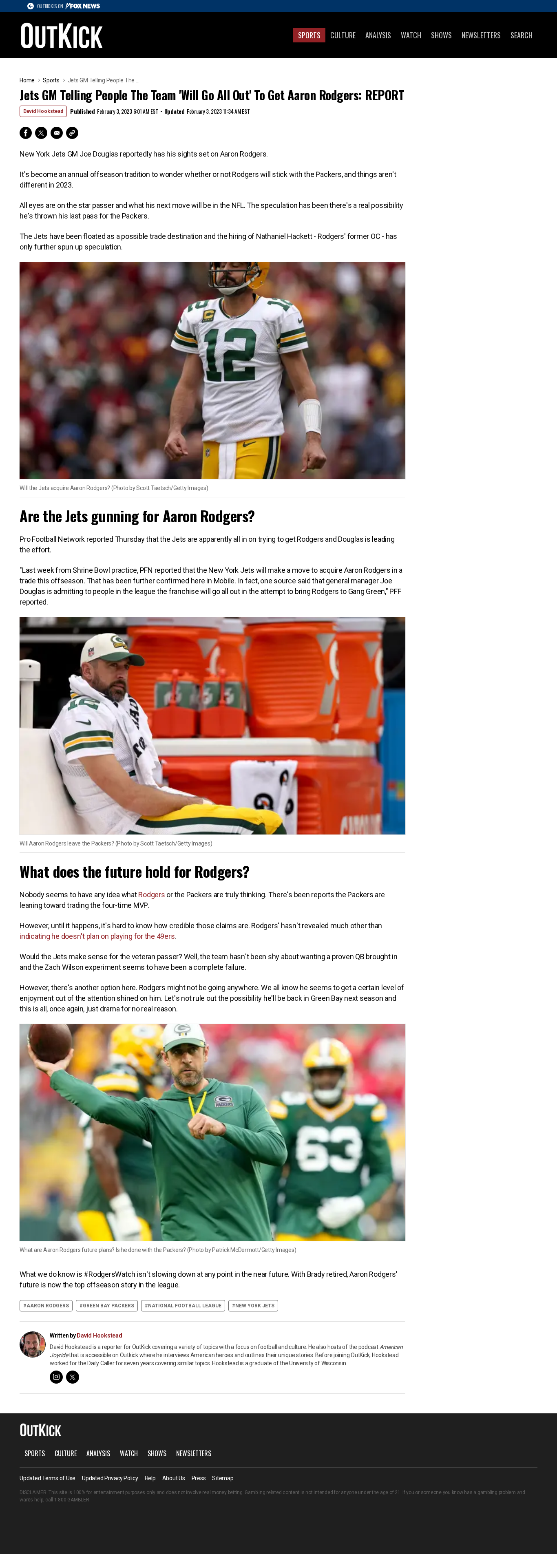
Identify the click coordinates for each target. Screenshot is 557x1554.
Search (522, 35)
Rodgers (151, 894)
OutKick (62, 35)
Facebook (26, 133)
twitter (72, 1377)
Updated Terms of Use (47, 1478)
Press (199, 1478)
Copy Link (72, 133)
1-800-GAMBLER (71, 1500)
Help (150, 1478)
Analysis (378, 35)
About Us (173, 1478)
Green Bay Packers (108, 1306)
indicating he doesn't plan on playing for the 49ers (97, 936)
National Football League (184, 1306)
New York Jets (254, 1306)
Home (27, 80)
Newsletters (481, 35)
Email (57, 133)
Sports (309, 35)
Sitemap (222, 1478)
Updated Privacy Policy (110, 1478)
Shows (441, 35)
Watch (411, 35)
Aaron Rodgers (48, 1306)
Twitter (41, 133)
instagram (56, 1377)
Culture (343, 35)
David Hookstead (43, 111)
